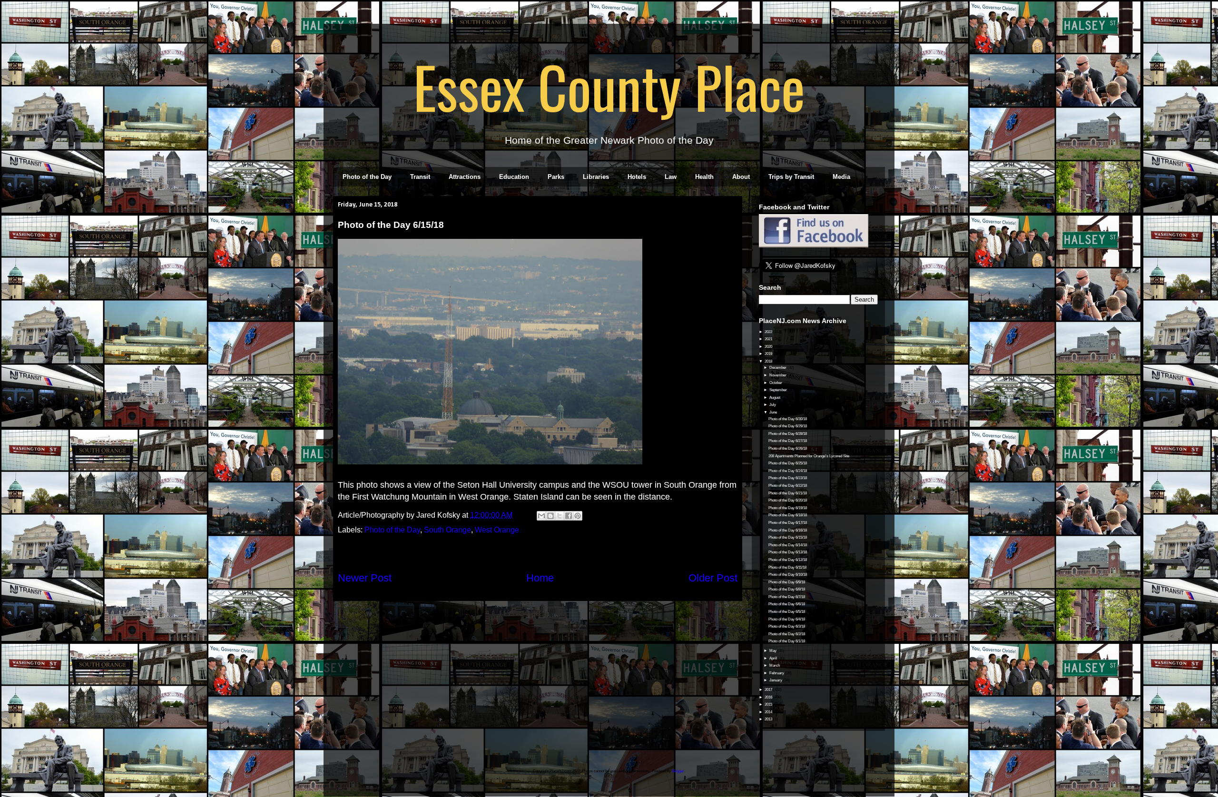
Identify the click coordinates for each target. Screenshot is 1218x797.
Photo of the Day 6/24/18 (787, 471)
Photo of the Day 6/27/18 (787, 441)
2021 (769, 339)
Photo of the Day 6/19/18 (787, 508)
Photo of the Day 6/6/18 (786, 604)
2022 (769, 332)
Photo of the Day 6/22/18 (787, 485)
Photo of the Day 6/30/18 (787, 419)
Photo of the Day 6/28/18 (787, 434)
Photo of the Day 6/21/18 (787, 493)
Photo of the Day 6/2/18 (786, 634)
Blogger (678, 771)
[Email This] (541, 516)
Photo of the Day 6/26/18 (787, 448)
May (773, 651)
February (777, 673)
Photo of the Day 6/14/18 (787, 545)
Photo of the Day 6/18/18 (787, 515)
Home (540, 578)
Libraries (596, 176)
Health (704, 176)
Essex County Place (609, 86)
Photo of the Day (367, 176)
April (773, 658)
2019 (769, 354)
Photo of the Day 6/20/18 (787, 500)
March (775, 665)
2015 (769, 704)
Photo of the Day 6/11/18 (787, 567)
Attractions (465, 176)
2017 (769, 690)
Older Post (712, 578)
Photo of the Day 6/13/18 (787, 552)
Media (841, 176)
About (741, 176)
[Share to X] (559, 516)
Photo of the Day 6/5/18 (786, 612)
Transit (420, 176)
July (773, 405)
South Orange (447, 530)
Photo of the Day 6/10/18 (787, 574)
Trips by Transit (791, 176)
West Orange (497, 530)
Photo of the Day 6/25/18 (787, 463)
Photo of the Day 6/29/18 (787, 426)
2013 (769, 719)
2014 (769, 712)
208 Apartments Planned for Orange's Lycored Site (808, 456)
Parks (556, 176)
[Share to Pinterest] (577, 516)
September (778, 390)
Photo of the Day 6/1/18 (786, 641)
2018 (769, 361)
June (773, 412)
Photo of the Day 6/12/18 (787, 560)
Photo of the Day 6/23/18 (787, 478)
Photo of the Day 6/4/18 (786, 619)
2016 (769, 697)
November (778, 375)
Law (671, 176)
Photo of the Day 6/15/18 (787, 537)
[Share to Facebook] (568, 516)
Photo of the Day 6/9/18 (786, 582)
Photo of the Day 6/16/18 (787, 530)
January (776, 680)
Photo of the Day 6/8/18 (786, 589)
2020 (769, 346)
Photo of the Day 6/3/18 (786, 626)
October (776, 383)
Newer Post (365, 578)
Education (514, 176)
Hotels (637, 176)
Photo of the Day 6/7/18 (786, 597)
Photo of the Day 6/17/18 (787, 523)
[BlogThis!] (550, 516)
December (778, 367)
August (775, 397)
